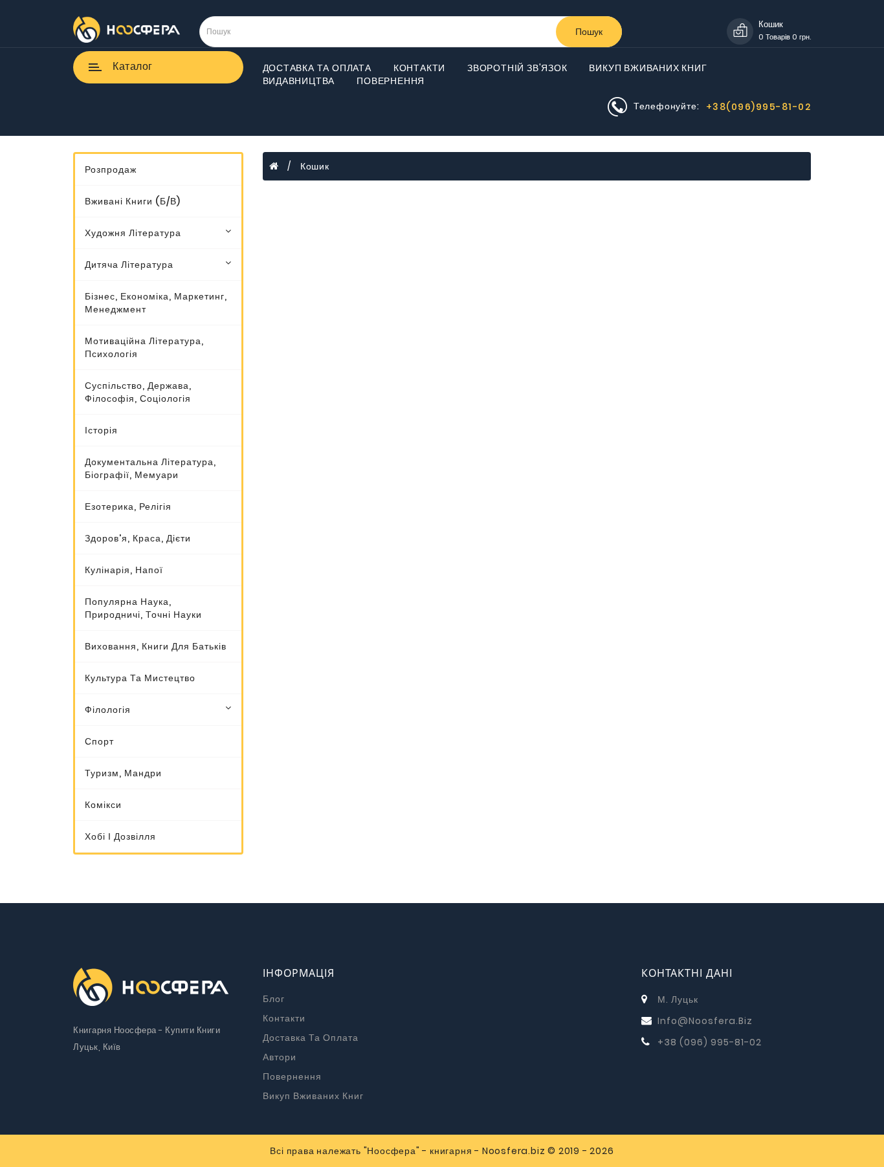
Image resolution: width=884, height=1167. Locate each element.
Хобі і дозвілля (120, 836)
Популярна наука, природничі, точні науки (143, 608)
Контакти (419, 67)
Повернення (391, 80)
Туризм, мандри (123, 773)
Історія (101, 430)
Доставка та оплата (317, 67)
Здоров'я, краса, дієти (138, 538)
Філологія (108, 709)
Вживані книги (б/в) (133, 201)
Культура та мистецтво (140, 677)
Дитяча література (129, 264)
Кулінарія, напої (124, 569)
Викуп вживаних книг (648, 67)
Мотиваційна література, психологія (144, 347)
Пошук (588, 31)
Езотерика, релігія (128, 506)
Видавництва (299, 80)
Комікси (103, 804)
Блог (274, 998)
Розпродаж (111, 169)
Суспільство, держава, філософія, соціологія (138, 392)
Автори (279, 1057)
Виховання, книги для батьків (156, 646)
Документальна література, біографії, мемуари (150, 468)
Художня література (133, 232)
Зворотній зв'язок (517, 67)
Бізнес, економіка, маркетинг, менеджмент (156, 303)
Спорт (99, 741)
